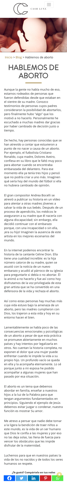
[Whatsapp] (57, 478)
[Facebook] (9, 478)
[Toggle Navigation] (49, 4)
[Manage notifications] (59, 474)
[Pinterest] (45, 478)
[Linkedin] (33, 478)
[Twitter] (21, 478)
